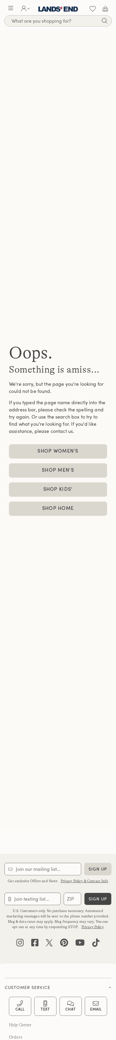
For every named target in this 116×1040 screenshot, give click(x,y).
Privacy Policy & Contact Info (84, 881)
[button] (10, 8)
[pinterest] (64, 944)
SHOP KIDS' (58, 489)
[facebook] (35, 944)
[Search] (104, 22)
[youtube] (80, 944)
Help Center (20, 1024)
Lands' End (58, 8)
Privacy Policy (92, 927)
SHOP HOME (58, 508)
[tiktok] (96, 944)
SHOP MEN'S (58, 470)
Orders (15, 1037)
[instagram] (20, 944)
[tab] (58, 986)
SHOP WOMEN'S (57, 451)
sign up (98, 869)
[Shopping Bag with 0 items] (105, 8)
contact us (62, 431)
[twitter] (49, 944)
